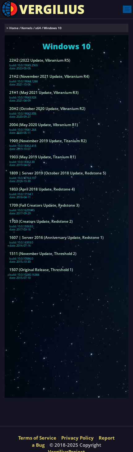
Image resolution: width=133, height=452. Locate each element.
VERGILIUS (51, 9)
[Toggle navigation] (127, 9)
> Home (12, 28)
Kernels (26, 28)
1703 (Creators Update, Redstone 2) (41, 221)
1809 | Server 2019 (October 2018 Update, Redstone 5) (57, 173)
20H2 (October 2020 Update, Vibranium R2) (47, 109)
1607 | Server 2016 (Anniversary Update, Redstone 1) (56, 237)
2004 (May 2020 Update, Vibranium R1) (43, 125)
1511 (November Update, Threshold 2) (42, 254)
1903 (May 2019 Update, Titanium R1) (42, 157)
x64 (38, 28)
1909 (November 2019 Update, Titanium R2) (48, 141)
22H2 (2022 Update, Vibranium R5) (39, 60)
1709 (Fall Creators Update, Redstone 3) (44, 205)
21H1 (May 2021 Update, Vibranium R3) (44, 92)
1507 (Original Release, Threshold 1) (41, 270)
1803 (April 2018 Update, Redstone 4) (42, 189)
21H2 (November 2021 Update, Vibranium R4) (49, 76)
